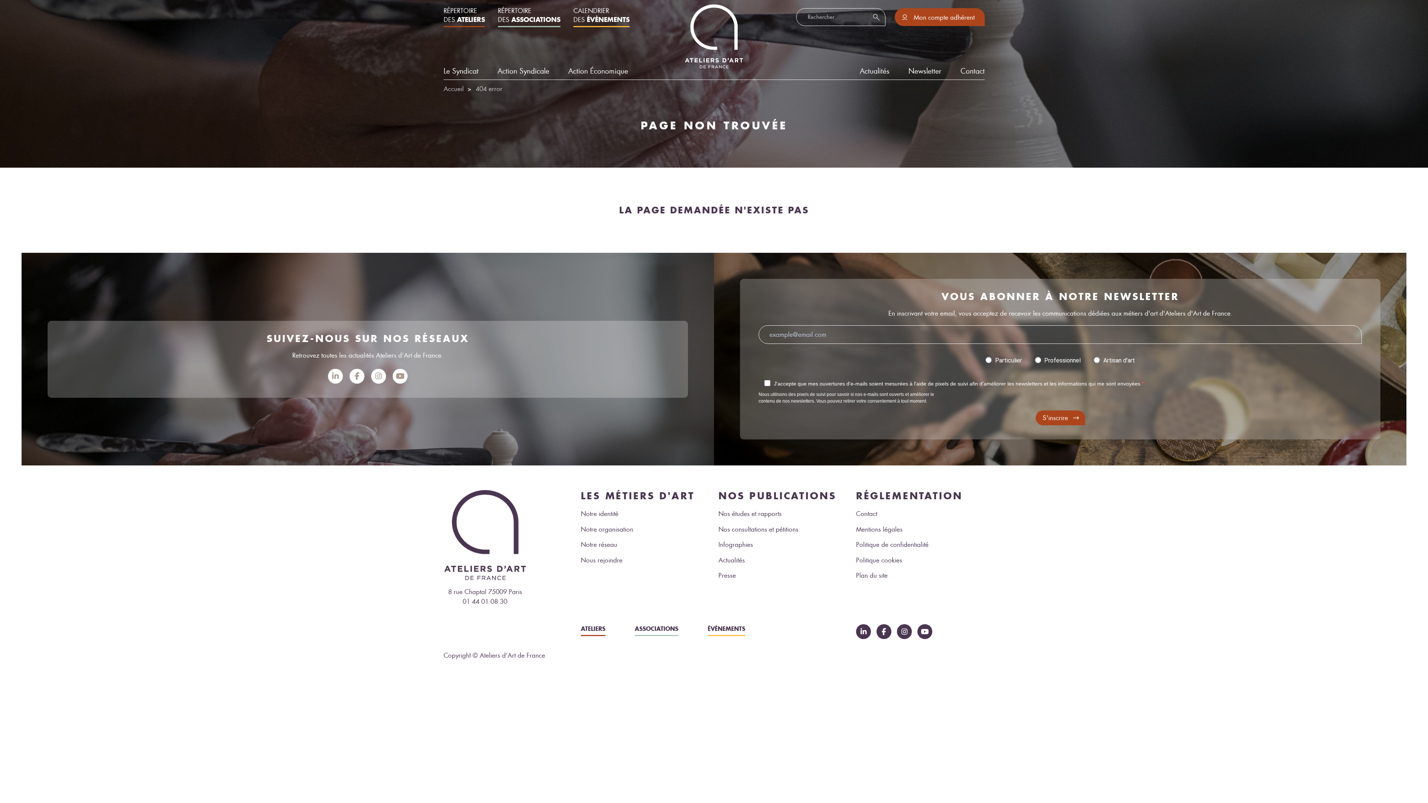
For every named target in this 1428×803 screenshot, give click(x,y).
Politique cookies (879, 560)
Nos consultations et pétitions (758, 529)
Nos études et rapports (750, 514)
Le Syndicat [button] (461, 71)
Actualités (731, 560)
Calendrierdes (601, 15)
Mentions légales (879, 529)
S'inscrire (1055, 418)
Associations (656, 628)
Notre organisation (607, 529)
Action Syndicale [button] (523, 71)
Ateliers (593, 628)
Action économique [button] (598, 71)
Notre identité (599, 514)
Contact (973, 71)
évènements (726, 628)
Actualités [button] (875, 71)
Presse (727, 575)
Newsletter (924, 71)
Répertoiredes (464, 15)
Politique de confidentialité (892, 545)
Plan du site (872, 575)
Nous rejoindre (602, 560)
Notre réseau (599, 545)
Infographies (735, 545)
